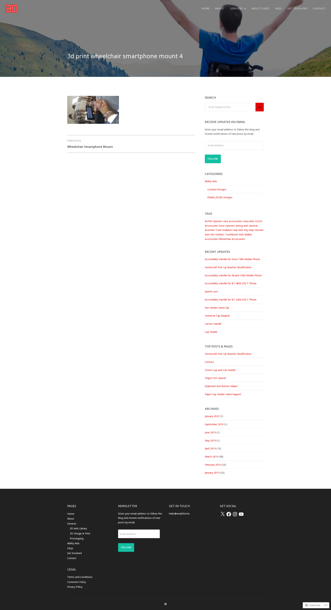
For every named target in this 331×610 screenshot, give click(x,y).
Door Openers (227, 225)
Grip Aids (238, 230)
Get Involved (297, 8)
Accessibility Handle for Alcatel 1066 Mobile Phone (233, 275)
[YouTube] (241, 514)
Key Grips (249, 230)
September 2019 (214, 424)
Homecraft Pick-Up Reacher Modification (228, 267)
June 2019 (210, 432)
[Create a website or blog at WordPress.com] (165, 604)
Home (206, 8)
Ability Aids (260, 8)
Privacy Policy (74, 586)
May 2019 (210, 440)
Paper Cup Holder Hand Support (223, 394)
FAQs (278, 8)
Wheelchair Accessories (232, 239)
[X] (222, 514)
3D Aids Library (78, 528)
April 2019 (210, 448)
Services (236, 8)
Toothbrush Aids (234, 234)
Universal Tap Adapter (217, 315)
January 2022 (212, 416)
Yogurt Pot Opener (215, 378)
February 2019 (213, 464)
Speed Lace (211, 291)
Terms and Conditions (79, 577)
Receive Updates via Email (225, 122)
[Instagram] (235, 514)
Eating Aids (241, 225)
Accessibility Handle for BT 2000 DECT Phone (231, 299)
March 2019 (211, 456)
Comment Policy (76, 582)
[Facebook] (229, 514)
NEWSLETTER (127, 506)
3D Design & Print (80, 533)
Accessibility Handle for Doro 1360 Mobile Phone (232, 259)
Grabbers (227, 230)
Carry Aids (248, 221)
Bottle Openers (213, 221)
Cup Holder (211, 331)
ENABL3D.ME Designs (219, 197)
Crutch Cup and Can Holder (220, 370)
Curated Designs (216, 189)
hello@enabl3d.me (179, 513)
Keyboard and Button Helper (221, 386)
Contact (319, 8)
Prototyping (76, 538)
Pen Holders (217, 234)
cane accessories (232, 221)
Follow (213, 158)
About (220, 8)
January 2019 (212, 472)
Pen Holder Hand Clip (217, 307)
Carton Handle (213, 323)
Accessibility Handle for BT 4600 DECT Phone (231, 283)
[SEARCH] (259, 107)
